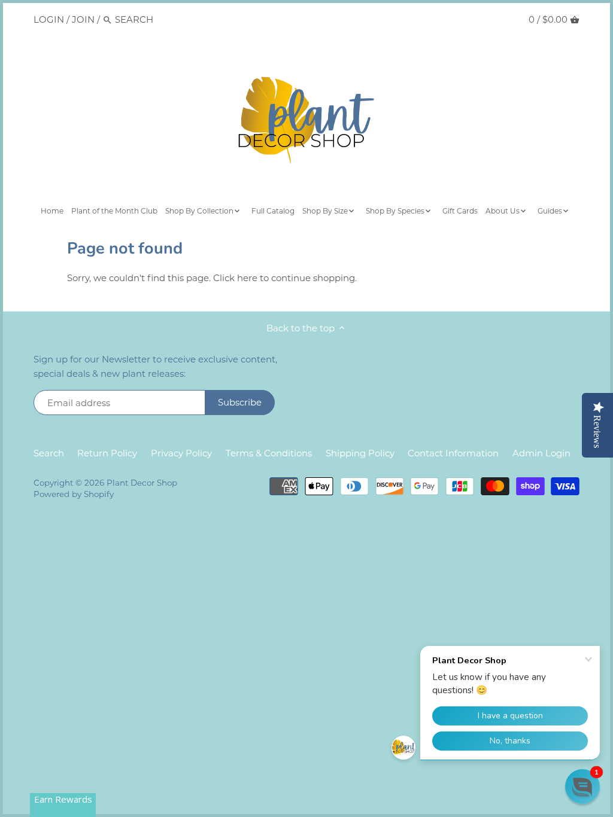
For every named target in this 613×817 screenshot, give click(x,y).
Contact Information (453, 453)
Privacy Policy (181, 453)
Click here (235, 277)
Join (83, 19)
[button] (582, 786)
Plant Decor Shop (142, 482)
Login (49, 19)
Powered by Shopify (74, 494)
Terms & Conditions (269, 453)
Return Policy (107, 453)
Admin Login (541, 453)
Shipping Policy (360, 453)
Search (49, 453)
